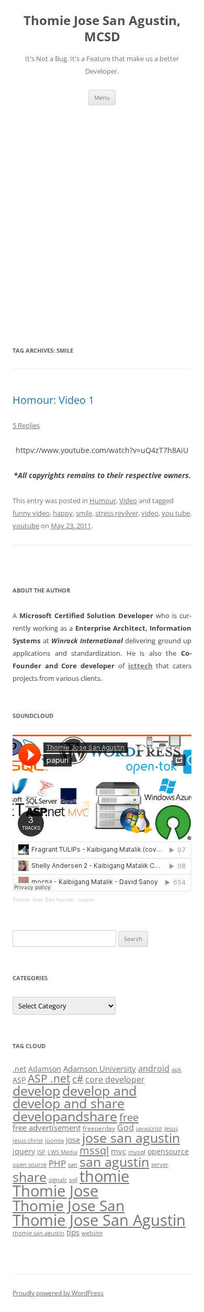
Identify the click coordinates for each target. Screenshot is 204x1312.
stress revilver (116, 513)
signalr (58, 1179)
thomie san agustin (38, 1233)
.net (19, 1069)
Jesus (171, 1128)
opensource (168, 1151)
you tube (176, 513)
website (92, 1233)
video (149, 513)
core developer (115, 1079)
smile (84, 513)
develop (36, 1090)
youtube (26, 525)
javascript (149, 1128)
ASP (19, 1080)
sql (73, 1179)
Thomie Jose (55, 1190)
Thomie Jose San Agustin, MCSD (102, 29)
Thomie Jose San (68, 1205)
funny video (31, 513)
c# (77, 1079)
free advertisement (47, 1127)
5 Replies (26, 425)
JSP (41, 1152)
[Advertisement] (102, 225)
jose (73, 1140)
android (153, 1068)
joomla (54, 1140)
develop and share (68, 1103)
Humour (102, 500)
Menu (102, 97)
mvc (118, 1151)
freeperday (99, 1128)
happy (63, 513)
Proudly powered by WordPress (58, 1292)
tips (73, 1232)
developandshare (65, 1116)
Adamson (44, 1069)
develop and (99, 1090)
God (125, 1127)
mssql (94, 1150)
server (159, 1164)
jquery (24, 1151)
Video (128, 500)
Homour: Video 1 (53, 400)
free (129, 1117)
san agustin (114, 1161)
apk (177, 1069)
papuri (86, 899)
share (30, 1177)
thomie (104, 1176)
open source (30, 1164)
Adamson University (99, 1068)
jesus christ (28, 1140)
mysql (136, 1151)
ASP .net (49, 1078)
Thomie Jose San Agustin (43, 899)
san (72, 1164)
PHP (57, 1163)
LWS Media (62, 1152)
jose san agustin (131, 1137)
